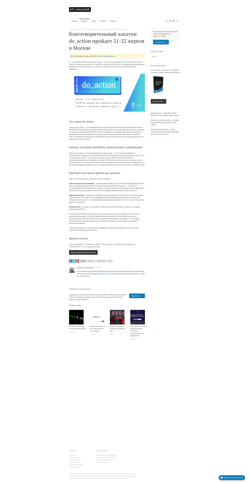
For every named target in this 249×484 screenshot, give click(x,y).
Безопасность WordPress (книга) (106, 457)
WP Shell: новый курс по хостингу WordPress (77, 327)
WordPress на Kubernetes (160, 120)
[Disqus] (107, 369)
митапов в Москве (101, 274)
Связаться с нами (74, 467)
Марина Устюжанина (85, 267)
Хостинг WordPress (102, 462)
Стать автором (73, 457)
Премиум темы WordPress (104, 460)
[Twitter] (170, 21)
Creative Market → (109, 56)
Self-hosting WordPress (159, 129)
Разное (113, 21)
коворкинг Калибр (93, 247)
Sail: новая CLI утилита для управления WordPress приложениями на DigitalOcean (138, 331)
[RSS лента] (177, 21)
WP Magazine (80, 9)
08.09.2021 (133, 339)
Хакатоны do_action (76, 127)
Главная (74, 21)
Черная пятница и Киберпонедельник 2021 (117, 328)
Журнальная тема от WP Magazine (107, 455)
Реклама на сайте (74, 460)
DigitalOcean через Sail (120, 478)
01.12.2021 (92, 334)
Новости (84, 21)
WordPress (91, 261)
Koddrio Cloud (156, 113)
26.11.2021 (113, 334)
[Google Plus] (77, 261)
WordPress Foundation (117, 476)
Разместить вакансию (76, 464)
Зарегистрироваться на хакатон (83, 252)
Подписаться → (137, 296)
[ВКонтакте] (70, 261)
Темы (94, 21)
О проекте (72, 455)
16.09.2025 (72, 332)
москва (110, 261)
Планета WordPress (75, 462)
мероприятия (101, 261)
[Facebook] (173, 21)
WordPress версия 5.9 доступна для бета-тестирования (97, 328)
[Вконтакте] (166, 21)
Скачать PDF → (158, 101)
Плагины (103, 21)
